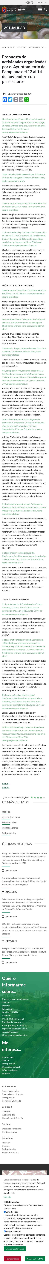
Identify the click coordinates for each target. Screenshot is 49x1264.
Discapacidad (8, 1063)
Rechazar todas (12, 1259)
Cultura (5, 784)
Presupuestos (8, 1097)
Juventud (6, 1015)
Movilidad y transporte (13, 1022)
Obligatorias (12, 1202)
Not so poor (34, 796)
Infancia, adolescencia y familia (11, 1070)
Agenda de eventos (11, 817)
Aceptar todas (35, 1259)
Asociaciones (8, 1057)
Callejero (6, 1111)
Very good (44, 796)
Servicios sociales (10, 1031)
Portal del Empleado (11, 1100)
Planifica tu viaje (9, 1132)
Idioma (40, 2)
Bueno (41, 796)
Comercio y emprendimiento (15, 999)
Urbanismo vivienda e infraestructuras (15, 1035)
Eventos (6, 1146)
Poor (31, 796)
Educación (7, 1009)
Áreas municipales (10, 1091)
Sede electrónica (32, 3)
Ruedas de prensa (10, 827)
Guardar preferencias (15, 1249)
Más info (7, 1197)
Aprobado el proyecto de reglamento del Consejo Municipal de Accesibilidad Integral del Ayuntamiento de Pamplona (24, 881)
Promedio (37, 796)
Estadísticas (12, 1211)
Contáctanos (28, 3)
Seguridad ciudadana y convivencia (15, 1028)
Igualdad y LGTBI (10, 1012)
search (45, 9)
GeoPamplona (8, 1114)
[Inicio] (13, 9)
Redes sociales (9, 833)
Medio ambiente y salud (13, 1018)
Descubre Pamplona (11, 1128)
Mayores (6, 1073)
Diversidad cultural (11, 1066)
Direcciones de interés (12, 1118)
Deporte (6, 1005)
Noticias (22, 47)
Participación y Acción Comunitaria (15, 1025)
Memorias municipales (12, 1094)
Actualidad (8, 47)
